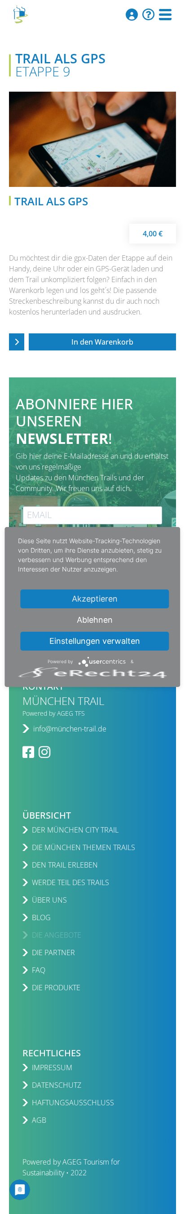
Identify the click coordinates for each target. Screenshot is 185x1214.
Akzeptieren (95, 598)
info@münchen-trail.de (69, 728)
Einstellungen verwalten (94, 641)
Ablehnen (95, 620)
